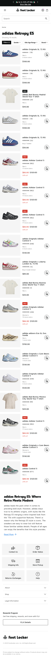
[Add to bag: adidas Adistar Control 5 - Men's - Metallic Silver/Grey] (46, 195)
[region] (25, 3)
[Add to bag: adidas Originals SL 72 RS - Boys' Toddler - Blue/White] (46, 147)
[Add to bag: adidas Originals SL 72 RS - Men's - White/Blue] (46, 54)
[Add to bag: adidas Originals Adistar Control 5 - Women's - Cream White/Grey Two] (46, 317)
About (7, 588)
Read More (9, 534)
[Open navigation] (5, 10)
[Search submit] (46, 18)
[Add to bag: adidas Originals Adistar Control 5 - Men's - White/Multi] (46, 246)
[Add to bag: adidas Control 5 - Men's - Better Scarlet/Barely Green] (46, 480)
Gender (16, 42)
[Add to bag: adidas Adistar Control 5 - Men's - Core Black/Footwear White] (46, 223)
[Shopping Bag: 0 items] (47, 10)
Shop (7, 594)
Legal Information (12, 601)
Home (4, 27)
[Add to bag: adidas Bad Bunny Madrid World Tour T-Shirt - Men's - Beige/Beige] (46, 105)
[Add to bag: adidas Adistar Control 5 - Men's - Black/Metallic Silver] (46, 429)
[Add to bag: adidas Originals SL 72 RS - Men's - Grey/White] (46, 121)
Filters (5, 42)
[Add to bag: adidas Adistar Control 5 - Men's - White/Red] (46, 168)
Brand (44, 42)
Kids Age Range (30, 42)
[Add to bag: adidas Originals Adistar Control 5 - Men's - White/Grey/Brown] (46, 381)
